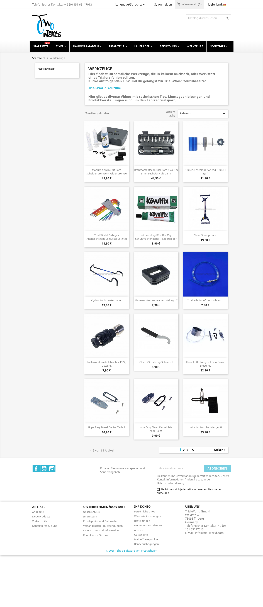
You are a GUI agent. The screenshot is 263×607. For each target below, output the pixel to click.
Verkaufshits (39, 521)
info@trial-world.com (209, 533)
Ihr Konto (142, 507)
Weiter (220, 450)
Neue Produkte (41, 516)
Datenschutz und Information (101, 530)
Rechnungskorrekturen (148, 525)
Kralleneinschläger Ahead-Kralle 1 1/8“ (205, 171)
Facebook (36, 468)
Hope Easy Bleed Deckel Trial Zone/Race (156, 429)
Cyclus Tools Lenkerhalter (106, 300)
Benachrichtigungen (146, 544)
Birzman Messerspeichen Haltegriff (156, 300)
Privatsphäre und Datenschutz (101, 521)
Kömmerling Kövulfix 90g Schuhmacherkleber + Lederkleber (156, 236)
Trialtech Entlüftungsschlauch (205, 300)
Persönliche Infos (144, 511)
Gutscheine (141, 534)
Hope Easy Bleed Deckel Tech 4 (106, 427)
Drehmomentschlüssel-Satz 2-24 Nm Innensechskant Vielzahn (156, 171)
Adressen (139, 530)
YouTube (44, 468)
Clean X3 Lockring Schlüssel (156, 362)
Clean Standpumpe (205, 235)
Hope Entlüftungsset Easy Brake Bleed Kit (205, 363)
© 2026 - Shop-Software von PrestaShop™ (131, 550)
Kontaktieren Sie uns (44, 525)
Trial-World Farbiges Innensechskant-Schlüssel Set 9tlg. (107, 236)
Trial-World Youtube (104, 88)
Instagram (51, 468)
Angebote (38, 512)
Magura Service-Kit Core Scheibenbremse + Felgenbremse (106, 171)
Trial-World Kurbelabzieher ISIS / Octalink (106, 363)
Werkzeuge (46, 69)
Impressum (90, 516)
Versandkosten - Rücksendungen (103, 525)
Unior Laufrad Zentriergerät (205, 427)
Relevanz (203, 113)
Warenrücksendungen (147, 516)
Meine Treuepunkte (146, 539)
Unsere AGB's (91, 512)
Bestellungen (142, 520)
